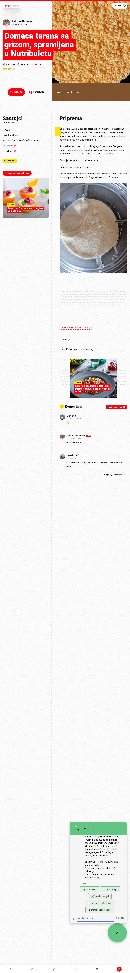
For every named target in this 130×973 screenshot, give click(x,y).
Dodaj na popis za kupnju (18, 173)
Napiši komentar (115, 407)
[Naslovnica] (11, 969)
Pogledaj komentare (113, 475)
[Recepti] (54, 969)
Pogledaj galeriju (74, 327)
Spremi (18, 92)
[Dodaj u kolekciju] (124, 6)
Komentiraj (37, 92)
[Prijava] (119, 969)
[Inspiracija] (32, 969)
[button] (75, 969)
